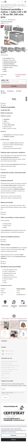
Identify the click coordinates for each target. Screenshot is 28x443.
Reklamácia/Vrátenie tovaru (8, 367)
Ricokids (7, 23)
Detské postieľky (21, 289)
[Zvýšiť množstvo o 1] (26, 81)
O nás (2, 375)
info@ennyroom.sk (9, 351)
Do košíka (14, 86)
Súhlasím (13, 439)
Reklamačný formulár (6, 371)
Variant (5, 397)
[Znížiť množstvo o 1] (19, 81)
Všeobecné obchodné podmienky (9, 361)
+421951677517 (9, 354)
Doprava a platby (5, 373)
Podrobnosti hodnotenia (6, 21)
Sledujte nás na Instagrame (14, 319)
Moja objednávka (5, 378)
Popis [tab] (14, 99)
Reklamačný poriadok (6, 363)
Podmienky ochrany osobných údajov (10, 365)
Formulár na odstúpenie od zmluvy (9, 369)
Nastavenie (13, 435)
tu (14, 432)
